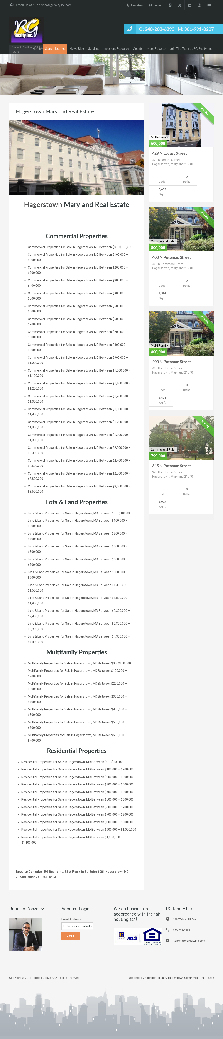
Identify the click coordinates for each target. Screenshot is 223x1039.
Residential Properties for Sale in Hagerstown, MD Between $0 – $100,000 (72, 762)
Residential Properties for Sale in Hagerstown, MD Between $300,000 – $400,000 (77, 784)
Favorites (137, 5)
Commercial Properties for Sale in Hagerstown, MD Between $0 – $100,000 (80, 247)
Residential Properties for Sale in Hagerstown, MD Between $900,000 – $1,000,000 (78, 829)
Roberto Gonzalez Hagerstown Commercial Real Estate (179, 977)
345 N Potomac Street (171, 466)
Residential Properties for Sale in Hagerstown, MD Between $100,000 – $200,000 (77, 769)
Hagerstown (43, 204)
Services (93, 48)
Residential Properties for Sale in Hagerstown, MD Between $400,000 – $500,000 (77, 792)
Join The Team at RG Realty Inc (191, 48)
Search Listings (55, 48)
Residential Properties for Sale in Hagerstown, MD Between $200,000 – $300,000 (77, 777)
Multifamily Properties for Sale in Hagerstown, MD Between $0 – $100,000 (79, 663)
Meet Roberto (156, 48)
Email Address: (71, 919)
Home (36, 48)
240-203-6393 (181, 930)
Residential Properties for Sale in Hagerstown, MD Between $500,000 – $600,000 (77, 799)
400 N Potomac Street (171, 258)
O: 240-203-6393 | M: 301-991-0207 (176, 29)
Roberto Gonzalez (29, 871)
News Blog (76, 48)
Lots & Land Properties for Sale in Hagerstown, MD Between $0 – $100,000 (80, 513)
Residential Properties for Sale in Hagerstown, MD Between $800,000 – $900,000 (77, 822)
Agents (137, 48)
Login (157, 5)
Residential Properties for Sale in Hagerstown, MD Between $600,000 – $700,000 (77, 807)
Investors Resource (116, 48)
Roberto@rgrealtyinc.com (53, 5)
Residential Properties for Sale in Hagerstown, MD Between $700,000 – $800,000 (77, 814)
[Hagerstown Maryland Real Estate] (76, 157)
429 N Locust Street (169, 154)
